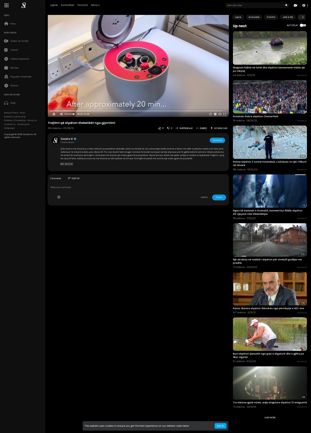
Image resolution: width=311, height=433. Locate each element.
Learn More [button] (182, 425)
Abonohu (217, 140)
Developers (23, 124)
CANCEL (204, 197)
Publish (219, 197)
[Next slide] (302, 17)
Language (9, 128)
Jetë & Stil (288, 17)
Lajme (54, 5)
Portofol (82, 5)
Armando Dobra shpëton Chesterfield (255, 116)
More (94, 5)
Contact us (10, 124)
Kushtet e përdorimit (15, 116)
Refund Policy (11, 112)
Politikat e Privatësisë (15, 120)
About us (32, 120)
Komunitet (67, 5)
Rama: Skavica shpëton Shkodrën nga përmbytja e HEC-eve (268, 308)
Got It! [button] (220, 425)
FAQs (22, 112)
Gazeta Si (67, 139)
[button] (305, 5)
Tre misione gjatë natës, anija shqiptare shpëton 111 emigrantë (270, 402)
